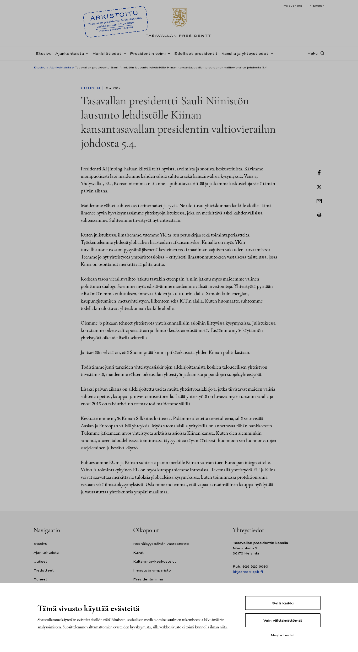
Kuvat (138, 552)
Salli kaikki (283, 603)
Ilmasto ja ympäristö (152, 570)
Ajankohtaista (69, 53)
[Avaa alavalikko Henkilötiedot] (123, 53)
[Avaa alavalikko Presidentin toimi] (168, 53)
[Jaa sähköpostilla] (319, 200)
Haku (312, 53)
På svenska (292, 5)
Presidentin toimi (148, 53)
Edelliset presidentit (196, 53)
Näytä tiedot (283, 635)
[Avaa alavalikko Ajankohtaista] (86, 53)
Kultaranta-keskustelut (154, 561)
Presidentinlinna (148, 579)
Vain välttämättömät (282, 620)
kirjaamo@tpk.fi (248, 571)
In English (316, 5)
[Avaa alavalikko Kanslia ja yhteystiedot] (270, 53)
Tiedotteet (44, 570)
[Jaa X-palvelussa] (319, 186)
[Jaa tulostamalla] (319, 215)
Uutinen (91, 88)
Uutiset (40, 561)
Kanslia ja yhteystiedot (244, 53)
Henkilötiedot (106, 53)
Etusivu (43, 53)
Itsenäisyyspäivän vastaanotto (161, 543)
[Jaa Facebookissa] (319, 172)
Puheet (40, 579)
